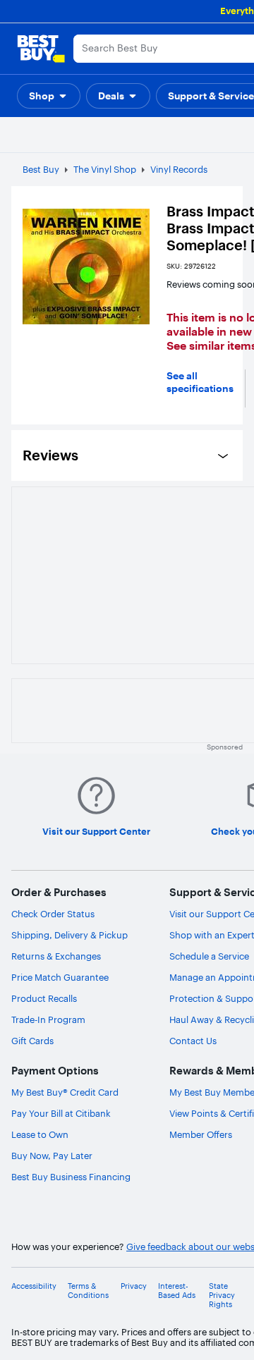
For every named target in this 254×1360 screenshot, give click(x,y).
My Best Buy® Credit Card (65, 1092)
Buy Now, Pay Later (51, 1155)
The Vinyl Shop (104, 169)
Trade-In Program (48, 1019)
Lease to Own (39, 1134)
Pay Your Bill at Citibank (61, 1113)
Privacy (134, 1286)
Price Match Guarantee (60, 977)
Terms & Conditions (88, 1291)
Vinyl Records (178, 169)
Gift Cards (32, 1040)
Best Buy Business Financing (71, 1176)
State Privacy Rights (222, 1295)
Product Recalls (44, 998)
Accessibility (33, 1286)
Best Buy (41, 169)
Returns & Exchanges (56, 956)
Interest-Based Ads (176, 1291)
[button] (48, 96)
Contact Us (193, 1040)
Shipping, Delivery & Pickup (69, 935)
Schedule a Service (209, 956)
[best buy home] (41, 49)
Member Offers (200, 1134)
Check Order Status (53, 913)
